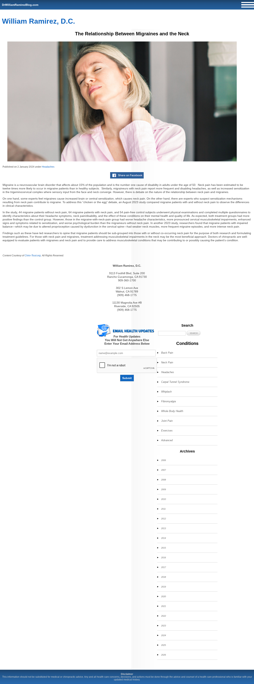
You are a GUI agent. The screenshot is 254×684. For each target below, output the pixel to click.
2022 (163, 616)
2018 (163, 577)
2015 (163, 548)
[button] (193, 333)
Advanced (167, 440)
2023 (163, 625)
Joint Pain (167, 420)
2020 (163, 596)
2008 (163, 480)
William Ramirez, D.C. (38, 21)
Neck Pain (167, 362)
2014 (163, 538)
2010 (163, 499)
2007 (163, 470)
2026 (163, 655)
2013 (163, 528)
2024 (163, 635)
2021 (163, 606)
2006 (163, 460)
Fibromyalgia (168, 401)
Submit (127, 378)
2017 (163, 567)
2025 (163, 645)
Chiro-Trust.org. (33, 255)
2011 (163, 509)
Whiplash (166, 391)
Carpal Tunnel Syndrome (175, 381)
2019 (163, 587)
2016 (163, 557)
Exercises (167, 430)
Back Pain (167, 352)
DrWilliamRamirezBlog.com (20, 4)
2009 (163, 489)
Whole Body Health (172, 411)
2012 (163, 518)
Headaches (48, 166)
